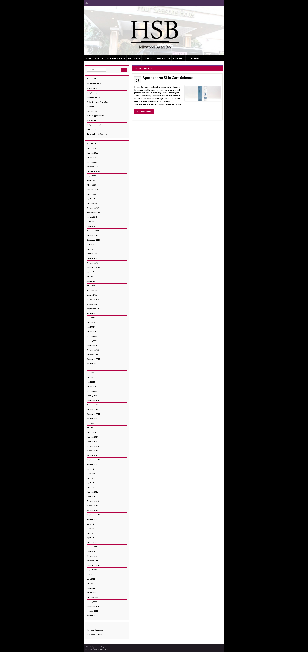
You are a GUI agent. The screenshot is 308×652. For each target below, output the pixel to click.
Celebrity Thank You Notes (97, 102)
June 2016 (91, 318)
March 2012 (91, 542)
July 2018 (90, 244)
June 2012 (91, 528)
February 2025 (92, 153)
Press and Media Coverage (97, 134)
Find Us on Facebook (95, 630)
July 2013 (90, 469)
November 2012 (93, 506)
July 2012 (90, 524)
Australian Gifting (94, 84)
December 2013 (93, 446)
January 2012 (92, 551)
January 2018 (92, 258)
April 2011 (91, 588)
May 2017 (91, 277)
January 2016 (92, 341)
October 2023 (92, 167)
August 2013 (92, 464)
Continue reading (144, 111)
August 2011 (92, 570)
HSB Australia (163, 58)
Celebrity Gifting (93, 97)
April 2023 (91, 180)
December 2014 (93, 400)
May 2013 (91, 478)
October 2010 (92, 611)
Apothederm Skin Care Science (167, 77)
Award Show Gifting (116, 58)
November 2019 (93, 208)
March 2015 (91, 386)
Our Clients (178, 58)
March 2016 (91, 332)
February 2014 (92, 437)
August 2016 (92, 313)
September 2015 (93, 359)
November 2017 (93, 263)
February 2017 (92, 290)
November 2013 (93, 451)
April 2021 (91, 199)
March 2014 (91, 432)
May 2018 (91, 249)
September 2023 (93, 171)
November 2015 (93, 350)
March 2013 (91, 487)
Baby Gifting (134, 58)
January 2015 (92, 396)
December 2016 (93, 299)
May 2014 (91, 428)
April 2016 (91, 327)
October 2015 (92, 354)
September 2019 (93, 212)
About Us (99, 58)
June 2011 (91, 579)
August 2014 (92, 419)
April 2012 (91, 538)
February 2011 (92, 597)
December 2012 (93, 501)
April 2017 (91, 281)
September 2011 (93, 565)
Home (88, 58)
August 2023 (92, 176)
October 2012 (92, 510)
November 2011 (93, 556)
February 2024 (92, 162)
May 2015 (91, 377)
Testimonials (193, 58)
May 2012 (91, 533)
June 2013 (91, 474)
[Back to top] (303, 647)
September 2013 (93, 460)
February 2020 (92, 203)
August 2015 (92, 364)
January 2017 (92, 295)
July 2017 (90, 272)
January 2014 (92, 441)
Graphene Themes (102, 649)
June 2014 (91, 423)
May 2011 (91, 583)
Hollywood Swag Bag (95, 125)
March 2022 (91, 194)
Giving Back (91, 120)
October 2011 (92, 561)
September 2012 (93, 515)
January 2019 (92, 226)
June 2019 (91, 222)
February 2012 (92, 547)
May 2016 (91, 322)
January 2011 (92, 602)
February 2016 (92, 336)
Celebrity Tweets (93, 106)
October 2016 (92, 304)
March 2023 (91, 185)
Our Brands (91, 129)
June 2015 (91, 373)
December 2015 (93, 345)
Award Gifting (92, 88)
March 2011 (91, 593)
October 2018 (92, 235)
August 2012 (92, 519)
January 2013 (92, 496)
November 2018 (93, 231)
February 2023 (92, 190)
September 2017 (93, 267)
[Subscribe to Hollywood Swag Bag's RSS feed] (86, 2)
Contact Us (148, 58)
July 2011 (90, 574)
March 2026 (91, 148)
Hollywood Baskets (94, 634)
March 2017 (91, 286)
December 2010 (93, 606)
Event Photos (92, 111)
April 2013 (91, 483)
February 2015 (92, 391)
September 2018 (93, 240)
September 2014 (93, 414)
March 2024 (91, 157)
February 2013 (92, 492)
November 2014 (93, 405)
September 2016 (93, 309)
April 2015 (91, 382)
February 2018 (92, 254)
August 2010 (92, 616)
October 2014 (92, 409)
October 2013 (92, 455)
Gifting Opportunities (95, 116)
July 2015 (90, 368)
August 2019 (92, 217)
